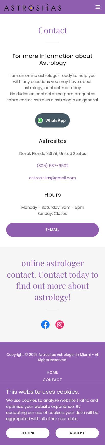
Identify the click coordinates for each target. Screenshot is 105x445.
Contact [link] (52, 379)
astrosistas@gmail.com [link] (52, 178)
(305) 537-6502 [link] (53, 166)
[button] (98, 7)
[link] (32, 7)
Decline (27, 433)
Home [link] (52, 372)
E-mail (53, 229)
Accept (77, 433)
